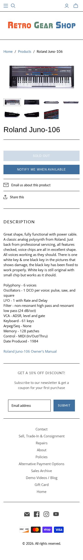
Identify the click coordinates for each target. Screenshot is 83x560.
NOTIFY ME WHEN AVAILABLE (41, 169)
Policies (41, 456)
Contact (41, 429)
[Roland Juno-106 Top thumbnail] (12, 102)
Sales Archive (41, 470)
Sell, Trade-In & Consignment (42, 436)
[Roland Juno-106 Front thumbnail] (51, 102)
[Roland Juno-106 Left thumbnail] (12, 114)
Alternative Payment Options (41, 463)
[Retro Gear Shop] (41, 25)
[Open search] (13, 5)
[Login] (66, 5)
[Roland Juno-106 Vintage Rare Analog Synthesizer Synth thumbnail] (51, 114)
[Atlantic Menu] (5, 5)
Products (24, 51)
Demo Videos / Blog (41, 477)
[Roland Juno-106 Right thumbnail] (31, 114)
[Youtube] (56, 514)
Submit (64, 405)
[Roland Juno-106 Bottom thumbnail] (31, 102)
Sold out (41, 156)
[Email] (27, 514)
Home (8, 51)
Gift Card (42, 484)
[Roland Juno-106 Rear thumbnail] (71, 102)
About (41, 450)
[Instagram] (46, 514)
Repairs (41, 443)
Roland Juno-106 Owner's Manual (30, 351)
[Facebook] (36, 514)
